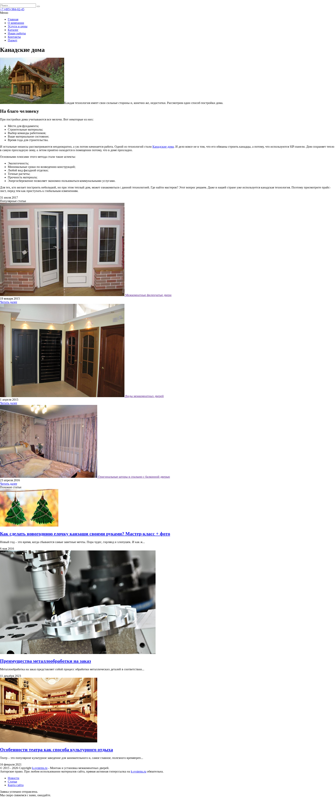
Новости (13, 778)
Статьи (12, 781)
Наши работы (17, 33)
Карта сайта (16, 785)
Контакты (14, 36)
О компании (16, 22)
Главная (13, 19)
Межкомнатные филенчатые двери (148, 295)
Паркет (12, 40)
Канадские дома (163, 146)
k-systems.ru (39, 768)
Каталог (13, 29)
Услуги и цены (17, 26)
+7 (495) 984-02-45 (12, 9)
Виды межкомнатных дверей (144, 396)
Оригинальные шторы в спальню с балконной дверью (134, 476)
